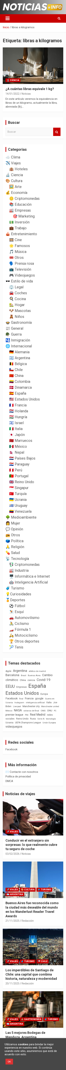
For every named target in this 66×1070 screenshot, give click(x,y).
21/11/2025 (12, 920)
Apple (8, 671)
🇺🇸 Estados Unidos (24, 399)
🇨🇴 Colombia (19, 381)
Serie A (40, 719)
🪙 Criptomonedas (24, 198)
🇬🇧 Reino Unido (21, 482)
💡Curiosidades (18, 594)
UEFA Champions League (28, 722)
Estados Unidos (22, 693)
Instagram (19, 702)
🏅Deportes (15, 600)
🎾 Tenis (16, 647)
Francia (29, 698)
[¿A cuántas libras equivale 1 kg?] (33, 65)
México (9, 710)
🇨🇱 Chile (16, 369)
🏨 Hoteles (18, 169)
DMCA (9, 781)
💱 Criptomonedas (24, 564)
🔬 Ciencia (13, 80)
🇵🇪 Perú (15, 470)
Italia (49, 702)
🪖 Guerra (14, 334)
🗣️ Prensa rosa (21, 263)
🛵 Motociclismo (23, 635)
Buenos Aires (34, 675)
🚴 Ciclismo (19, 623)
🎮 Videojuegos (22, 275)
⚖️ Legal (16, 287)
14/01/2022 (12, 93)
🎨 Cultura (14, 181)
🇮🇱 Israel (16, 423)
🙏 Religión (15, 547)
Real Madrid (37, 714)
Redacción (28, 920)
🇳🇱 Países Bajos (22, 458)
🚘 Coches (18, 293)
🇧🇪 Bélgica (18, 364)
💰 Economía (16, 192)
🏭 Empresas (20, 210)
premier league (14, 714)
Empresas (21, 687)
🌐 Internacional (19, 346)
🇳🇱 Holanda (18, 411)
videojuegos (14, 726)
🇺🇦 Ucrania (18, 499)
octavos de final (31, 710)
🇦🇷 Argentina (19, 358)
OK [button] (9, 1061)
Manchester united (50, 706)
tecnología (51, 718)
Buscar (56, 132)
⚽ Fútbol (17, 606)
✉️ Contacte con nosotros (22, 772)
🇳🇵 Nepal (16, 452)
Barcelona (12, 675)
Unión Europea (49, 723)
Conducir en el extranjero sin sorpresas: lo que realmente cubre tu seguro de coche (31, 844)
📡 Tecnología (17, 558)
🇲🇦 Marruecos (20, 440)
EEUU (10, 686)
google (39, 698)
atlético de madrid (37, 671)
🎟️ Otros (16, 257)
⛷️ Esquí (16, 612)
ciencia (31, 680)
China (23, 680)
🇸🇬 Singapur (19, 488)
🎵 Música (17, 251)
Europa (44, 694)
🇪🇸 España (17, 393)
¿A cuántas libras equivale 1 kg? (30, 89)
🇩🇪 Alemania (19, 352)
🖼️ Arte (15, 186)
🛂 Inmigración (18, 340)
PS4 (26, 715)
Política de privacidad (18, 776)
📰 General (14, 328)
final (21, 698)
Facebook (12, 698)
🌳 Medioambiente (21, 517)
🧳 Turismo (15, 588)
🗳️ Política (14, 541)
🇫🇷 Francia (18, 405)
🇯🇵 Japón (17, 434)
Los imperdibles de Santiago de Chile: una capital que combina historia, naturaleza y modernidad (31, 974)
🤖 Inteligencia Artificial (28, 582)
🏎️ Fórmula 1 (20, 629)
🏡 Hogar (17, 305)
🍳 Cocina (17, 299)
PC (55, 711)
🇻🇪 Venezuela (20, 511)
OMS (43, 710)
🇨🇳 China (16, 375)
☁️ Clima (13, 157)
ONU (49, 710)
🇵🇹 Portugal (18, 476)
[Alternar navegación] (7, 18)
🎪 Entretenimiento (21, 234)
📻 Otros (13, 535)
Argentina (20, 671)
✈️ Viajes (13, 163)
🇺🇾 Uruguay (18, 505)
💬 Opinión (14, 529)
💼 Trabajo (18, 228)
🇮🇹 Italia (16, 429)
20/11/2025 (12, 983)
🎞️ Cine (15, 240)
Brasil (23, 675)
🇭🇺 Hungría (18, 417)
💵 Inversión (19, 222)
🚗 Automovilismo (24, 617)
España (37, 686)
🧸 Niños (16, 316)
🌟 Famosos (19, 246)
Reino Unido (22, 718)
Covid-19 (43, 680)
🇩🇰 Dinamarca (20, 387)
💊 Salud (13, 552)
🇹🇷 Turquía (18, 493)
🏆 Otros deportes (24, 641)
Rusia (33, 718)
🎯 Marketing (24, 216)
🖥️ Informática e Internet (29, 576)
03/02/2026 (12, 853)
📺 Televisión (20, 269)
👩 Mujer (13, 523)
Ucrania (9, 722)
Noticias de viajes (20, 794)
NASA (18, 710)
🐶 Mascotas (20, 310)
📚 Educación (20, 204)
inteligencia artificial (35, 702)
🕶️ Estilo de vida (19, 281)
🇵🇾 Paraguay (19, 464)
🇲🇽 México (18, 446)
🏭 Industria (19, 570)
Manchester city (31, 706)
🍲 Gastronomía (19, 322)
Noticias (26, 93)
